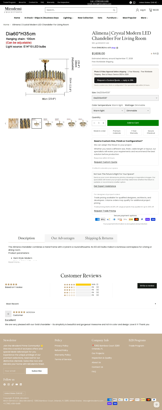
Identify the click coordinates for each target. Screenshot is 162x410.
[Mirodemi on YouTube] (16, 385)
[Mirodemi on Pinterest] (4, 385)
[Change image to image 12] (72, 123)
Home (6, 24)
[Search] (114, 10)
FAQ (94, 371)
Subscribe (37, 370)
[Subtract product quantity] (94, 123)
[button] (69, 284)
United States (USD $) (148, 2)
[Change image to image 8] (25, 123)
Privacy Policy (61, 345)
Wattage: (135, 105)
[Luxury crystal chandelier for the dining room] (45, 73)
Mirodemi (24, 398)
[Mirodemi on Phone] (130, 3)
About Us (96, 362)
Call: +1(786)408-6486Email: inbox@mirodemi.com (99, 2)
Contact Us (97, 367)
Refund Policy (61, 350)
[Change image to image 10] (48, 123)
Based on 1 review (13, 287)
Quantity (96, 117)
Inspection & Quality (102, 357)
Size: (101, 92)
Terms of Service (63, 359)
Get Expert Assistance (105, 186)
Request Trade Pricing (105, 210)
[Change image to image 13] (83, 123)
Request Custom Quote (105, 162)
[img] (19, 312)
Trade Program (136, 345)
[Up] (5, 123)
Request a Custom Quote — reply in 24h (115, 80)
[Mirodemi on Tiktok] (12, 385)
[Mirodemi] (13, 10)
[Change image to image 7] (13, 123)
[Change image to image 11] (60, 123)
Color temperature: (107, 105)
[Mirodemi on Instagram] (8, 385)
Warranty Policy (63, 354)
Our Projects (98, 353)
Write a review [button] (147, 285)
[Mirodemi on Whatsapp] (134, 3)
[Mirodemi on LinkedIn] (20, 385)
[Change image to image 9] (37, 123)
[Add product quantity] (103, 123)
